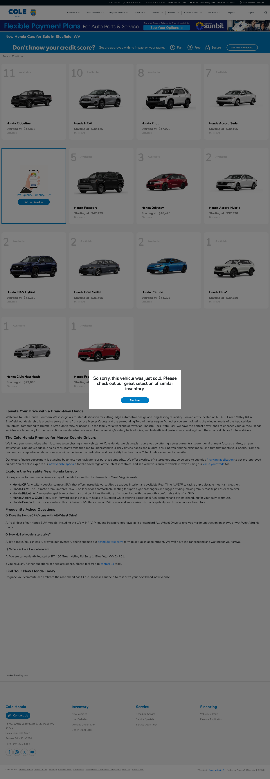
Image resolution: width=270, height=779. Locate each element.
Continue (135, 400)
